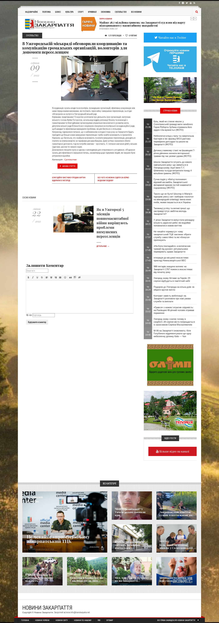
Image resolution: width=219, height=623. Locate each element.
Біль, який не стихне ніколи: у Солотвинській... (177, 546)
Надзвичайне (31, 11)
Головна (25, 620)
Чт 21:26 (148, 125)
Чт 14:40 (148, 333)
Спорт (81, 11)
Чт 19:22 (148, 183)
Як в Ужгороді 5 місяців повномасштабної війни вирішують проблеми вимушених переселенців (112, 223)
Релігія (117, 574)
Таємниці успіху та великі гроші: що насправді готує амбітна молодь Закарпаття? (172, 211)
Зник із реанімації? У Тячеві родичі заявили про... (130, 512)
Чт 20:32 (148, 153)
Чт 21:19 (148, 140)
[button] (28, 277)
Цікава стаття (68, 166)
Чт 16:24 (148, 288)
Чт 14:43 (148, 321)
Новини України (42, 620)
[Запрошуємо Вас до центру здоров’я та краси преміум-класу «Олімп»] (170, 365)
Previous (192, 18)
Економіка (105, 11)
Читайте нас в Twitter (171, 37)
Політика (46, 11)
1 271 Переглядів (114, 35)
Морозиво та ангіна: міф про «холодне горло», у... (175, 579)
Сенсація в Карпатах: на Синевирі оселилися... (86, 579)
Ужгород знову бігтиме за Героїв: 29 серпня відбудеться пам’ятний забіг (172, 279)
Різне (161, 574)
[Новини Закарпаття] (51, 24)
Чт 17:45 (148, 248)
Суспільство (121, 11)
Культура (69, 11)
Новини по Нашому (82, 620)
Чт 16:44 (148, 269)
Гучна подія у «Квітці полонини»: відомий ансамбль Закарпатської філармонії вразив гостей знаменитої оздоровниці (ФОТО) (172, 183)
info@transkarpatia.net (80, 612)
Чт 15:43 (148, 298)
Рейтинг (133, 35)
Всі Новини (136, 11)
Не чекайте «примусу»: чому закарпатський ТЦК (58, 539)
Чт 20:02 (148, 167)
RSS (99, 620)
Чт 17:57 (148, 235)
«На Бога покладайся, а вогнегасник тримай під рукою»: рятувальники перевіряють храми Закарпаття (172, 249)
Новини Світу (62, 620)
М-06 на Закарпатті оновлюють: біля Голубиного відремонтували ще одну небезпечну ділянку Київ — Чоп (172, 333)
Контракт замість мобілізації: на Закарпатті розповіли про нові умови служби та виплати (172, 298)
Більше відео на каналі (174, 451)
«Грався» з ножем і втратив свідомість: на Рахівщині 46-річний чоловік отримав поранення (174, 310)
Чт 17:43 (148, 259)
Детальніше (103, 246)
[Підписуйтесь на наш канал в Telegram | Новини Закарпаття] (170, 59)
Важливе (73, 574)
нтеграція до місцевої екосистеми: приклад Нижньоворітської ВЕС (171, 259)
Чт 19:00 (148, 198)
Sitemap (110, 620)
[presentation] (28, 277)
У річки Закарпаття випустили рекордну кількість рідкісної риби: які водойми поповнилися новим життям (174, 223)
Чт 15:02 (148, 310)
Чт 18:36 (148, 211)
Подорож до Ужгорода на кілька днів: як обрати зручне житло (174, 288)
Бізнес (58, 11)
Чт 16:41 (148, 279)
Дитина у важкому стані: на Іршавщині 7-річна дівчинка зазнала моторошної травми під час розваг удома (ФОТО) (174, 153)
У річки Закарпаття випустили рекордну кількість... (39, 578)
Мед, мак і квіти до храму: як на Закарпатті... (132, 579)
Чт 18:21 (148, 222)
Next (195, 18)
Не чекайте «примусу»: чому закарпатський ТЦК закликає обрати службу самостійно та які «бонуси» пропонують (172, 235)
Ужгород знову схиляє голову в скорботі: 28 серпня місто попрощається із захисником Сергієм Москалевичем (174, 322)
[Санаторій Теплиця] (170, 410)
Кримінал (92, 11)
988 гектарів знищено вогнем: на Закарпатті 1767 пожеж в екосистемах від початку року (173, 269)
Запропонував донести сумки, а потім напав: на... (177, 513)
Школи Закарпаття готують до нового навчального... (128, 545)
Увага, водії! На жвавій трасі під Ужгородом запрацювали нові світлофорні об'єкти (141, 24)
